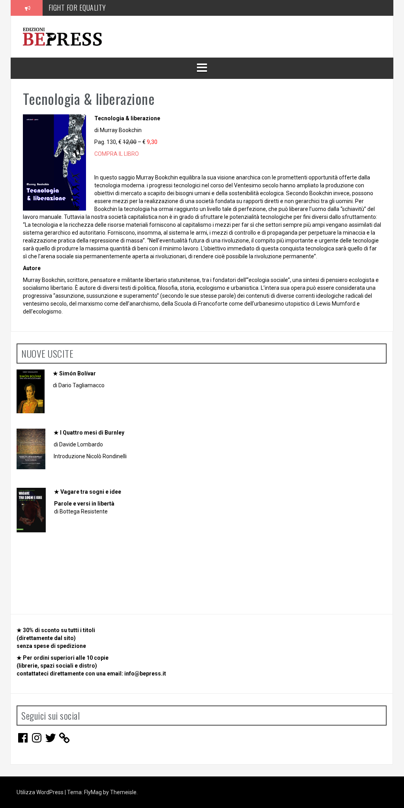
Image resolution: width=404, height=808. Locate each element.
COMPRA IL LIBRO (116, 154)
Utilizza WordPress (41, 792)
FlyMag (93, 792)
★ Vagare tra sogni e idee (87, 492)
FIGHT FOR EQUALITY (77, 7)
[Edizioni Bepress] (62, 36)
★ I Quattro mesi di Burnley (89, 432)
